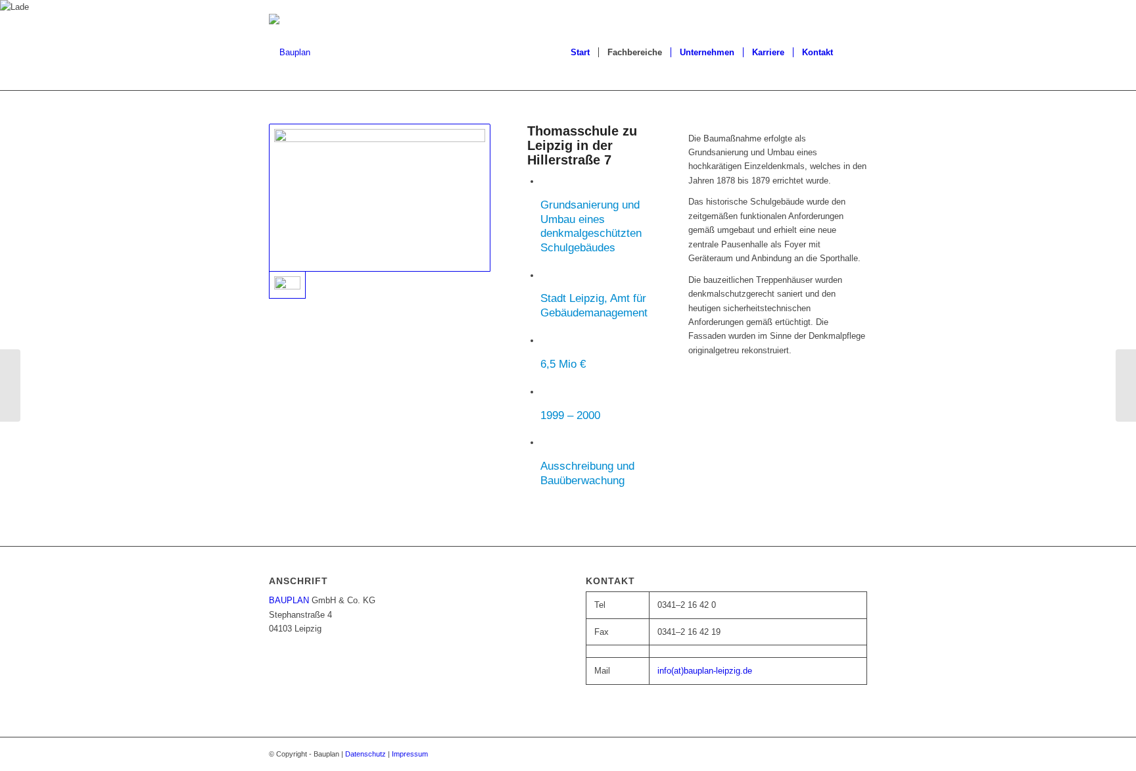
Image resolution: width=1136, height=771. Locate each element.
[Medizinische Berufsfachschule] (1126, 385)
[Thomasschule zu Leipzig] (379, 198)
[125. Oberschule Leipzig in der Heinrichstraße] (10, 385)
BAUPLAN (289, 600)
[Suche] (854, 52)
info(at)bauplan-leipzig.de (704, 671)
